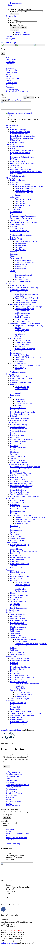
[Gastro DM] (8, 43)
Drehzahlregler (15, 553)
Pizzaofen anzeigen (22, 583)
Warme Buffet (20, 688)
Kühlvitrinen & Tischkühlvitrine (22, 677)
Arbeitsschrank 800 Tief (24, 193)
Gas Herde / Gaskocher (23, 403)
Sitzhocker (14, 254)
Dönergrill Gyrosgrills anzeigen (26, 294)
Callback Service (12, 840)
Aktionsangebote (12, 89)
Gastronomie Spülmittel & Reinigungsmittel (31, 644)
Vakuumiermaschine (17, 456)
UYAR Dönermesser (22, 319)
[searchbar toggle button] (39, 45)
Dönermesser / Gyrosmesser (20, 304)
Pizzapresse (14, 593)
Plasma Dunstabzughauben (20, 557)
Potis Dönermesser (22, 315)
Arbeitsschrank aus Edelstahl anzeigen (29, 186)
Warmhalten (10, 85)
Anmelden (7, 817)
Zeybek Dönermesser (23, 321)
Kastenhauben (15, 555)
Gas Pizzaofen (20, 589)
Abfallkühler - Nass (17, 503)
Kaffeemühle (15, 159)
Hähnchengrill (15, 338)
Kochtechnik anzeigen (18, 376)
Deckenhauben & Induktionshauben (23, 551)
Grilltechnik (10, 68)
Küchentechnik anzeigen (19, 425)
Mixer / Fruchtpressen (18, 161)
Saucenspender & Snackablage (21, 481)
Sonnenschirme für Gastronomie (27, 262)
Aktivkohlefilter (16, 549)
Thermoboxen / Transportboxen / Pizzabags (26, 713)
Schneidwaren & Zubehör (19, 488)
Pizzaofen (13, 580)
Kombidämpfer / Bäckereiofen (21, 138)
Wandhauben (15, 562)
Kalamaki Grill (20, 347)
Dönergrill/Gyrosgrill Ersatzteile (26, 298)
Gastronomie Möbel (13, 66)
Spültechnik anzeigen (18, 614)
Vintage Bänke (20, 243)
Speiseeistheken (16, 690)
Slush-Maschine (16, 174)
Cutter (12, 433)
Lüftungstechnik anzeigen (19, 545)
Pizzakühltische (16, 578)
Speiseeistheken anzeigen (24, 692)
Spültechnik (10, 74)
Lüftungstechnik (12, 72)
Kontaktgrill (19, 359)
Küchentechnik (11, 70)
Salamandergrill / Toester (19, 363)
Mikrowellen (15, 140)
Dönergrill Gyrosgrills (18, 292)
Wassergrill (19, 336)
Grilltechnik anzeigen (18, 285)
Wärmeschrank (15, 226)
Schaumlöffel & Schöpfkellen (21, 484)
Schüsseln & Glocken (18, 490)
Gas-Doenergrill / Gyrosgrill (25, 302)
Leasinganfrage (16, 3)
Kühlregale (14, 513)
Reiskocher (14, 416)
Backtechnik (10, 76)
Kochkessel (14, 410)
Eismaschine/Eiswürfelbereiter (21, 151)
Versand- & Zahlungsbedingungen (18, 833)
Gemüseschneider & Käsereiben (22, 439)
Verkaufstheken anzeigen (19, 658)
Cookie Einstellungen (13, 844)
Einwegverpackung (17, 435)
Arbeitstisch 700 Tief (22, 203)
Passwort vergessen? (22, 34)
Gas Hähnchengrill (22, 344)
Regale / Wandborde (17, 214)
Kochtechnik (10, 64)
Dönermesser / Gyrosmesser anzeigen (29, 307)
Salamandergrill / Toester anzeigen (27, 366)
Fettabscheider (15, 616)
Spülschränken (15, 635)
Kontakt (9, 831)
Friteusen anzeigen (22, 387)
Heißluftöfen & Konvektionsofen (22, 136)
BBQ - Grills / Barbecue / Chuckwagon (24, 288)
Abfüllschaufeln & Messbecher (21, 469)
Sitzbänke (13, 252)
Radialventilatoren (17, 559)
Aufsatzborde (15, 210)
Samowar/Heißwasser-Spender (21, 170)
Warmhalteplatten (16, 717)
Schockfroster (15, 534)
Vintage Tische (20, 250)
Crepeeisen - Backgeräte (19, 290)
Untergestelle (15, 606)
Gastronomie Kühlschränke (25, 519)
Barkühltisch (15, 505)
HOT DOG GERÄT (18, 408)
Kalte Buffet (19, 686)
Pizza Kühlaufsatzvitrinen (19, 576)
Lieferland (14, 11)
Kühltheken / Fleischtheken (20, 675)
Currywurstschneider (18, 431)
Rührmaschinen (16, 597)
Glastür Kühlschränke (23, 521)
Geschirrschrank (16, 212)
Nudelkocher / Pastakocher (20, 414)
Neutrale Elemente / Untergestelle (22, 412)
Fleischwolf (14, 437)
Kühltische (14, 526)
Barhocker (14, 237)
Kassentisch (14, 671)
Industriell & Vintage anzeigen (26, 241)
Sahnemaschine (16, 530)
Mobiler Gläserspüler (18, 627)
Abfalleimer (14, 182)
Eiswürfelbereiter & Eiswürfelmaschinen (25, 509)
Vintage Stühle (20, 248)
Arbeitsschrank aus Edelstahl (20, 184)
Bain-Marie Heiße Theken (20, 661)
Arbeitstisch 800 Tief (22, 205)
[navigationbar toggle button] (8, 45)
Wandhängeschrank (17, 224)
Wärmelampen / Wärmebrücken (22, 715)
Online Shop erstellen (9, 943)
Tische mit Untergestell (23, 275)
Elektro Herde (20, 401)
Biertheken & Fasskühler (19, 507)
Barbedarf (14, 149)
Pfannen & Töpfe (16, 477)
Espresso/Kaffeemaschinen (20, 153)
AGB (8, 836)
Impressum (10, 829)
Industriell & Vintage (18, 239)
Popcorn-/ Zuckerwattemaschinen (22, 163)
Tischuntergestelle (21, 279)
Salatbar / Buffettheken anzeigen (27, 684)
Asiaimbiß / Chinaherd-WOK (21, 378)
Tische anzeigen (21, 273)
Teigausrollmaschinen (18, 602)
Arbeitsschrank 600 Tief (24, 189)
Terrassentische (20, 269)
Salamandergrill (20, 368)
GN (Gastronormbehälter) (19, 475)
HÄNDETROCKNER (18, 621)
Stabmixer (14, 454)
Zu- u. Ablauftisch (17, 652)
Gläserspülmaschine (17, 618)
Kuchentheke (15, 673)
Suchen (6, 766)
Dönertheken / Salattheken (20, 667)
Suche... (38, 97)
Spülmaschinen (15, 633)
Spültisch (13, 648)
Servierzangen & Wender (19, 492)
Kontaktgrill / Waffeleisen (19, 355)
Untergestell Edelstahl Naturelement (23, 222)
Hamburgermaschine (18, 441)
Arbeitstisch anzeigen (23, 199)
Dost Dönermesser (22, 311)
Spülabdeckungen (16, 629)
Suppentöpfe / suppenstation (20, 418)
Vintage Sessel (20, 245)
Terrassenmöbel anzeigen (24, 260)
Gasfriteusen (19, 391)
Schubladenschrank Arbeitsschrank (23, 216)
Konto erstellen (20, 32)
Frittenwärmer (15, 395)
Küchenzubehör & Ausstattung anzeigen (25, 467)
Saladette (13, 532)
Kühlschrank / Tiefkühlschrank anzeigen (30, 517)
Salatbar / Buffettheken (18, 682)
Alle (7, 57)
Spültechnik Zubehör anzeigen (26, 639)
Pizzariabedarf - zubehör (19, 595)
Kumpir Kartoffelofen (18, 448)
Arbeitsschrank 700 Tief (24, 191)
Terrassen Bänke (21, 264)
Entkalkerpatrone (21, 642)
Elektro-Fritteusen (21, 389)
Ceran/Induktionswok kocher (21, 382)
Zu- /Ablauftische (16, 229)
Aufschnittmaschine (17, 427)
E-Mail (12, 23)
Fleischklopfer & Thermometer (21, 473)
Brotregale (14, 665)
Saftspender (14, 165)
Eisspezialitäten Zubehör (24, 694)
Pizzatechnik (10, 87)
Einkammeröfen (21, 587)
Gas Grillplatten (21, 332)
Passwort (13, 25)
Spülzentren (14, 650)
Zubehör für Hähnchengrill (25, 349)
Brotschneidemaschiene (19, 429)
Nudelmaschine (16, 450)
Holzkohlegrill (15, 353)
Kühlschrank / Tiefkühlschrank (21, 515)
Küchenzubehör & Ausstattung (17, 91)
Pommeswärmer (16, 709)
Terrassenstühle (20, 267)
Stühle (12, 256)
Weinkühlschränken (17, 538)
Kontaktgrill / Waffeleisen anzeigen (28, 357)
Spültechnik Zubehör (18, 637)
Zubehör (18, 195)
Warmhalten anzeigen (18, 703)
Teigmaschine (15, 604)
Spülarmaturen (15, 631)
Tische (12, 271)
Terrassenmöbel (16, 258)
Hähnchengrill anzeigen (23, 340)
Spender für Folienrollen (19, 494)
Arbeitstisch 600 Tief (22, 201)
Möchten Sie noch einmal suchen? (15, 760)
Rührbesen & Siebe (17, 479)
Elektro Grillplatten (22, 330)
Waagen (13, 458)
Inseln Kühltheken (17, 669)
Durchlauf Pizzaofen (22, 585)
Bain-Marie (14, 380)
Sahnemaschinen (16, 167)
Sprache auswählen (17, 9)
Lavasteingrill (20, 334)
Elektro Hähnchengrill (23, 342)
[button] (10, 5)
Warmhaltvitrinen (16, 720)
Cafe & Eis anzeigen (17, 146)
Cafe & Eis (10, 81)
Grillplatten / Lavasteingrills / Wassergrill (25, 323)
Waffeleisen (19, 361)
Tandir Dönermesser (22, 317)
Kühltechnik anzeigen (18, 500)
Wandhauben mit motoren (19, 564)
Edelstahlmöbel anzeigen (19, 180)
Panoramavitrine (16, 680)
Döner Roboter (20, 296)
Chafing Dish (15, 707)
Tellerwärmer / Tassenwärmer (21, 711)
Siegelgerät (14, 452)
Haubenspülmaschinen (18, 625)
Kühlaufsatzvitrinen (17, 511)
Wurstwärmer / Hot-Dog (19, 722)
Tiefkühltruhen (15, 536)
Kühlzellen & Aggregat (18, 528)
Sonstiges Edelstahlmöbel (19, 220)
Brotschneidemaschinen (19, 134)
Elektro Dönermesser (22, 313)
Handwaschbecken (17, 623)
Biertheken (14, 663)
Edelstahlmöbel (11, 60)
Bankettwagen (15, 705)
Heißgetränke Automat (18, 155)
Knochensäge (15, 446)
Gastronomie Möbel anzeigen (21, 235)
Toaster (17, 370)
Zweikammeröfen (21, 591)
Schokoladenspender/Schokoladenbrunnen (26, 172)
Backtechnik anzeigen (18, 130)
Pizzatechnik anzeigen (18, 572)
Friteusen (13, 385)
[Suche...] (28, 97)
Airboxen (13, 547)
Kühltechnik (10, 62)
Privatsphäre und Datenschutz (16, 838)
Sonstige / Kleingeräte (14, 78)
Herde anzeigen (20, 399)
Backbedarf (14, 471)
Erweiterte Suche (15, 100)
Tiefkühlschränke (21, 524)
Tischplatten (19, 277)
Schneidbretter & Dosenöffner (21, 486)
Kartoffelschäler (16, 444)
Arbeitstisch (14, 197)
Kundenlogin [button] (11, 16)
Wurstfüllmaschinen (17, 460)
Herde (12, 397)
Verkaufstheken (11, 83)
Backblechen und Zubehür (20, 132)
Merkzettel (10, 36)
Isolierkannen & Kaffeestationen (22, 157)
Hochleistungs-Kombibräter (20, 351)
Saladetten (14, 599)
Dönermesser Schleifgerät (24, 309)
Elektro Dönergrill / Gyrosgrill (26, 300)
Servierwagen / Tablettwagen (21, 218)
